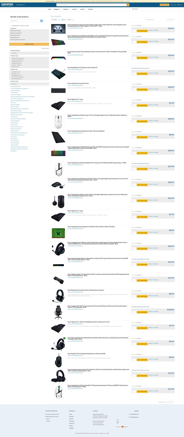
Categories (13, 28)
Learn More (127, 1)
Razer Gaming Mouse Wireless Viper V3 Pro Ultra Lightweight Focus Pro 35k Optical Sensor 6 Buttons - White (98, 115)
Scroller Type (14, 122)
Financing (71, 421)
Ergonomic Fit (14, 130)
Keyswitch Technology (17, 98)
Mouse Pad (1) (15, 66)
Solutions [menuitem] (65, 9)
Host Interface (15, 141)
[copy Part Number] (82, 28)
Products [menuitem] (90, 9)
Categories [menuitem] (56, 9)
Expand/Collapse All (45, 48)
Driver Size (14, 136)
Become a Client (164, 4)
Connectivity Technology (17, 134)
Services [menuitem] (74, 9)
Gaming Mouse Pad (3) (18, 58)
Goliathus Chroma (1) (18, 77)
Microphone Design (16, 110)
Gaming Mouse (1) (17, 63)
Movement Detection (16, 126)
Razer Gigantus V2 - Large (75, 99)
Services (71, 418)
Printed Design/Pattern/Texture (19, 88)
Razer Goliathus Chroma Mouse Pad (78, 83)
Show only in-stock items (20, 25)
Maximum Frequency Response (19, 147)
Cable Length (14, 145)
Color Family (14, 92)
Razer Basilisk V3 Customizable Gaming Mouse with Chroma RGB (86, 353)
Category (71, 428)
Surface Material (15, 90)
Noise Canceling (15, 120)
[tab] (29, 51)
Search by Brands (15, 50)
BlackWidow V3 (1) (17, 75)
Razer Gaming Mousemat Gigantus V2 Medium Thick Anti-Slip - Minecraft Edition (91, 226)
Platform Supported (16, 114)
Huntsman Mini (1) (17, 78)
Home (70, 414)
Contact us (71, 423)
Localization (14, 116)
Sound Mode (14, 138)
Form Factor (14, 124)
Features (13, 102)
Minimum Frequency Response (19, 132)
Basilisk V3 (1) (15, 73)
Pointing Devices (14, 37)
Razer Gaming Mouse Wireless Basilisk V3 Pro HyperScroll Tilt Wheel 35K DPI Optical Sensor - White (97, 162)
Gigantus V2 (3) (16, 72)
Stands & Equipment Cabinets (17, 39)
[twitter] (118, 422)
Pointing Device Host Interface (19, 149)
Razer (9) (14, 53)
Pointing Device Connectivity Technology (22, 112)
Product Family (15, 143)
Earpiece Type (14, 106)
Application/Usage (16, 128)
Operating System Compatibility (19, 108)
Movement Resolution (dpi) (18, 118)
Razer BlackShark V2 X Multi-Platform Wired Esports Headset (86, 290)
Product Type (14, 55)
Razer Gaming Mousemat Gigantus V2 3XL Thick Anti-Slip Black (86, 131)
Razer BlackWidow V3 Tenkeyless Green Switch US (82, 67)
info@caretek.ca (134, 417)
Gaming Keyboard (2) (17, 60)
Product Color (14, 81)
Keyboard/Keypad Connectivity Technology (22, 96)
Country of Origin (15, 94)
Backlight (13, 151)
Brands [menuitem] (82, 9)
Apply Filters (29, 44)
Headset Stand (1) (17, 65)
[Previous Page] (167, 20)
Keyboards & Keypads (16, 33)
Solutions (71, 416)
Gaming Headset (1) (17, 61)
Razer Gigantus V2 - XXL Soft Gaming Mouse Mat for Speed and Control (89, 322)
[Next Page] (174, 20)
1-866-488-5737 (20, 4)
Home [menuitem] (49, 9)
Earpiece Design (15, 104)
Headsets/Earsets (15, 35)
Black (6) (14, 84)
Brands (71, 425)
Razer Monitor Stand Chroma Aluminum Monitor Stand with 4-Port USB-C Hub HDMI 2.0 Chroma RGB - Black (97, 52)
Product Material (15, 86)
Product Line (14, 69)
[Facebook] (118, 420)
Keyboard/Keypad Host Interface (20, 100)
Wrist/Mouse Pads (15, 30)
